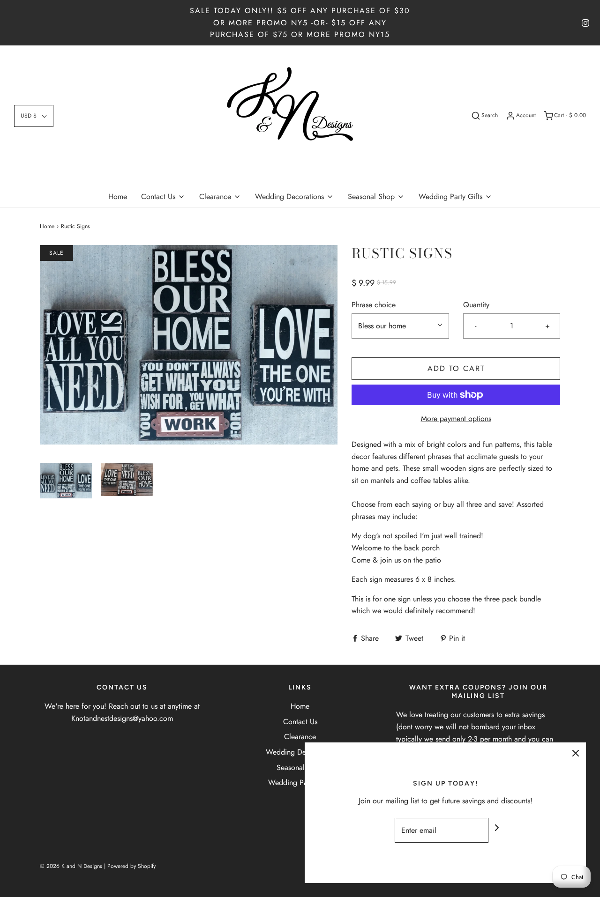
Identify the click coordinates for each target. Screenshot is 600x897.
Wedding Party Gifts (300, 782)
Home (117, 196)
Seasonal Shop (300, 767)
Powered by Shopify (131, 866)
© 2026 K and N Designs (71, 866)
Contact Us (300, 721)
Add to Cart (456, 368)
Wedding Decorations (300, 752)
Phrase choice (374, 304)
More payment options (456, 418)
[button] (33, 116)
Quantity (476, 304)
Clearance (300, 736)
